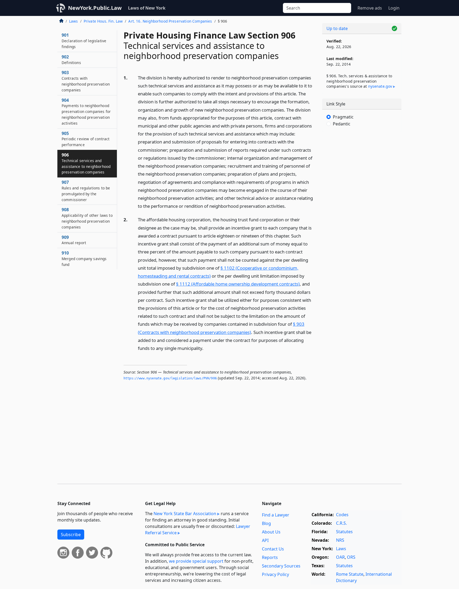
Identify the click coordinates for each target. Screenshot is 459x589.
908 (87, 218)
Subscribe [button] (71, 534)
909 (74, 239)
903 (86, 81)
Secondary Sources (281, 566)
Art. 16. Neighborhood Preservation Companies (170, 21)
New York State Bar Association (185, 513)
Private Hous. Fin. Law (103, 21)
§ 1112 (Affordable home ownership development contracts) (238, 284)
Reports (270, 557)
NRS (340, 540)
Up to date (337, 28)
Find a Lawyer (275, 515)
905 (85, 138)
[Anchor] (289, 206)
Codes (342, 515)
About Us (271, 532)
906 (86, 163)
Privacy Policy (275, 574)
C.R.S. (341, 523)
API (265, 540)
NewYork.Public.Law (95, 7)
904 (86, 111)
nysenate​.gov (380, 86)
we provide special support (196, 561)
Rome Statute (349, 574)
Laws (73, 21)
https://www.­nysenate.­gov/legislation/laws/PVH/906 (170, 378)
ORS (351, 557)
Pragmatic (343, 117)
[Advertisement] (362, 219)
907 (86, 190)
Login (394, 8)
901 (84, 40)
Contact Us (273, 549)
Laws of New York (146, 8)
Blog (266, 523)
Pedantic (341, 124)
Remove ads (370, 8)
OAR (340, 557)
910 (84, 258)
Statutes (344, 532)
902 (71, 59)
